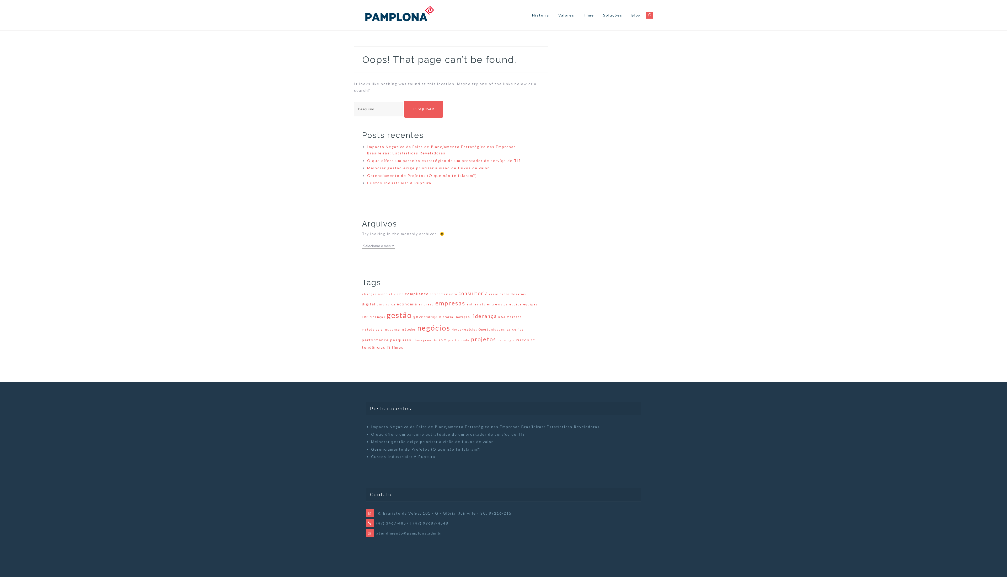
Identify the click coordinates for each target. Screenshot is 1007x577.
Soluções (612, 15)
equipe (515, 304)
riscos (522, 340)
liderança (484, 316)
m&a (502, 317)
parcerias (515, 329)
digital (369, 304)
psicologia (506, 340)
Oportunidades (492, 329)
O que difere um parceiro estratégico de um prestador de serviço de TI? (444, 160)
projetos (483, 339)
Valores (566, 15)
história (446, 317)
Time (588, 15)
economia (407, 304)
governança (425, 316)
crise (494, 294)
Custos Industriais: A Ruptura (399, 183)
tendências (373, 347)
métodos (408, 329)
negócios (433, 327)
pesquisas (400, 340)
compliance (417, 294)
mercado (514, 317)
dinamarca (386, 304)
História (540, 15)
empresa (426, 304)
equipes (530, 304)
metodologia (372, 329)
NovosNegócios (464, 329)
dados (505, 294)
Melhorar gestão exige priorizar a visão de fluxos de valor (428, 168)
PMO (443, 340)
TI (388, 347)
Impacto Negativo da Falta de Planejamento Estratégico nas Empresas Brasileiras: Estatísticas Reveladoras (485, 426)
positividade (459, 340)
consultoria (473, 293)
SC (533, 340)
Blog (636, 15)
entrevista (476, 304)
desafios (518, 294)
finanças (377, 317)
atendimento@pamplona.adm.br (409, 533)
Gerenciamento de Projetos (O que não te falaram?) (422, 175)
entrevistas (497, 304)
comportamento (443, 294)
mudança (392, 329)
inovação (462, 317)
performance (375, 340)
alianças (369, 294)
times (398, 347)
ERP (365, 317)
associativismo (391, 294)
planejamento (425, 340)
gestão (399, 315)
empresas (450, 303)
